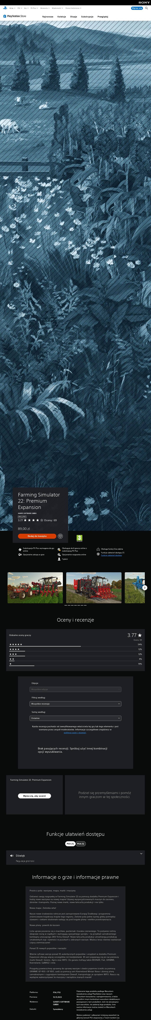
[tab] (70, 843)
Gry (25, 8)
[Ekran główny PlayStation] (5, 8)
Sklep (11, 8)
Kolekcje (62, 16)
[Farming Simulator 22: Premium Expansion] (35, 587)
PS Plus (33, 8)
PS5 (18, 8)
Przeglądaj (103, 16)
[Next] (144, 587)
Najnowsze (47, 16)
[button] (111, 555)
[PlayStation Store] (15, 16)
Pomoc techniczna (72, 8)
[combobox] (75, 689)
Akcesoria (43, 8)
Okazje (73, 16)
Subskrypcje (87, 16)
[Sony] (144, 4)
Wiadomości (56, 8)
